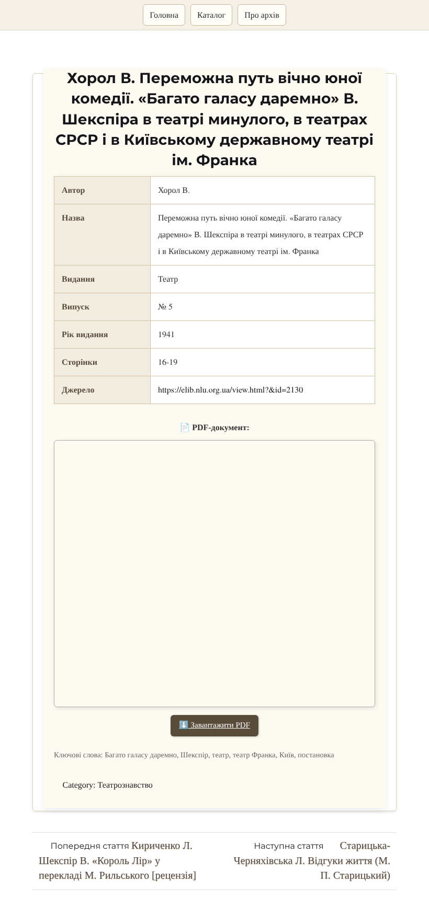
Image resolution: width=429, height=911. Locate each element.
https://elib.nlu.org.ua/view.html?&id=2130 (230, 389)
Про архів (261, 14)
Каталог (211, 14)
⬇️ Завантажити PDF (214, 725)
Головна (164, 14)
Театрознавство (125, 785)
